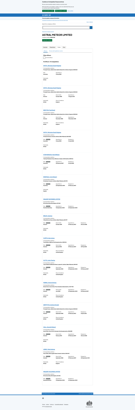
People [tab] (59, 47)
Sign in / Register (90, 21)
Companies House (48, 406)
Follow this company (47, 40)
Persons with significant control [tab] (56, 51)
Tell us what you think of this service (48, 393)
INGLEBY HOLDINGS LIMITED (51, 371)
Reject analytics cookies (61, 10)
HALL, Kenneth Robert (49, 327)
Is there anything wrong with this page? (86, 393)
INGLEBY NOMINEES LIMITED (51, 199)
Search (91, 27)
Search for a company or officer (49, 24)
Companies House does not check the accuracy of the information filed (55, 20)
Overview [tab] (45, 47)
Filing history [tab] (52, 47)
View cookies (70, 10)
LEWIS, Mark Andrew (49, 349)
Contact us (52, 404)
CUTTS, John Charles (49, 260)
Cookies (47, 404)
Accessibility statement (59, 404)
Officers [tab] (45, 51)
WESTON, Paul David (49, 110)
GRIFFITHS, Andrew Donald (51, 305)
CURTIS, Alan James (49, 238)
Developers (66, 404)
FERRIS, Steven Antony (49, 282)
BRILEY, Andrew (47, 216)
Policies (43, 404)
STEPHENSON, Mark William (51, 154)
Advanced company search (48, 31)
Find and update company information (50, 18)
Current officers (49, 57)
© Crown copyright (89, 406)
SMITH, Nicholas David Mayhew (52, 65)
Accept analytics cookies (48, 10)
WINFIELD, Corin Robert (50, 177)
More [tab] (64, 47)
